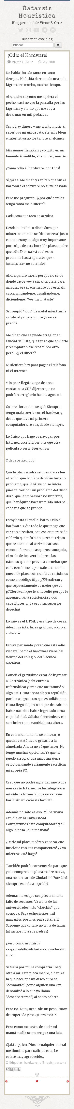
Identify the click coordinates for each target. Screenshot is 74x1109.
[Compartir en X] (15, 1069)
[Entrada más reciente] (6, 1081)
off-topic (46, 1062)
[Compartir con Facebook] (19, 1069)
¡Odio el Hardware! (27, 55)
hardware (31, 1062)
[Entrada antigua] (67, 1081)
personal (61, 1062)
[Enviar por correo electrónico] (8, 1069)
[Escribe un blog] (11, 1069)
